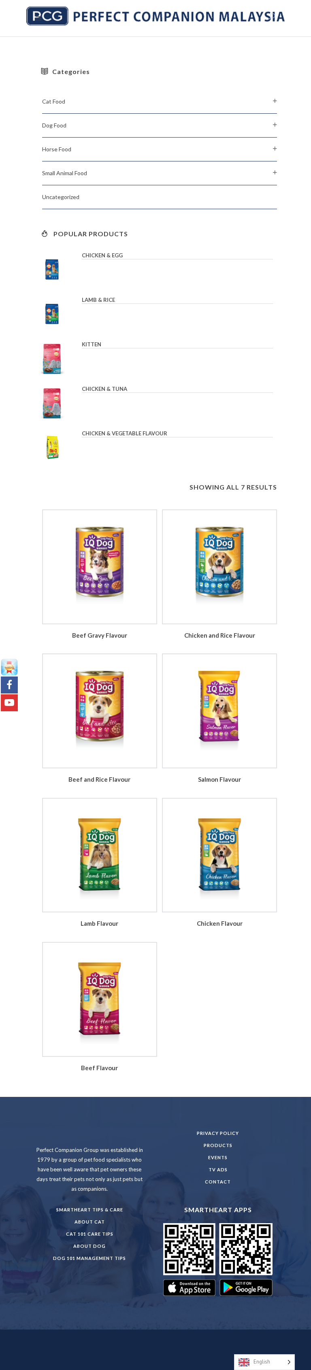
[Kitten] (58, 358)
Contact (218, 1181)
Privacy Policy (218, 1133)
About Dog (89, 1246)
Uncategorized (60, 196)
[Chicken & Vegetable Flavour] (58, 447)
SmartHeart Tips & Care (89, 1209)
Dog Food (54, 125)
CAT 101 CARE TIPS (89, 1233)
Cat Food (53, 101)
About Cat (90, 1221)
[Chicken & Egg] (58, 269)
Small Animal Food (64, 173)
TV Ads (218, 1169)
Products (218, 1145)
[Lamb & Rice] (58, 314)
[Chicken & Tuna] (58, 403)
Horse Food (56, 149)
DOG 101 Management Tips (89, 1258)
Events (218, 1157)
